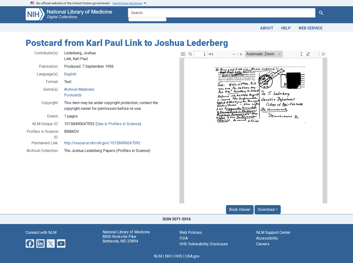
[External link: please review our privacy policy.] (30, 243)
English (70, 74)
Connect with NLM (41, 232)
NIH (168, 256)
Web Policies (190, 232)
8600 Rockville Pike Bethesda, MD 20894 (120, 238)
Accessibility (267, 238)
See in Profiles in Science (118, 124)
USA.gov (192, 256)
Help (286, 28)
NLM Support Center (273, 232)
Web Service (310, 28)
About (267, 28)
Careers (262, 244)
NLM (158, 256)
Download (266, 209)
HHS (178, 256)
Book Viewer (239, 209)
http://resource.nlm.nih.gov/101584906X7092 (102, 143)
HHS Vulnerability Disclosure (203, 244)
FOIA (183, 238)
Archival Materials (79, 89)
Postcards (73, 95)
